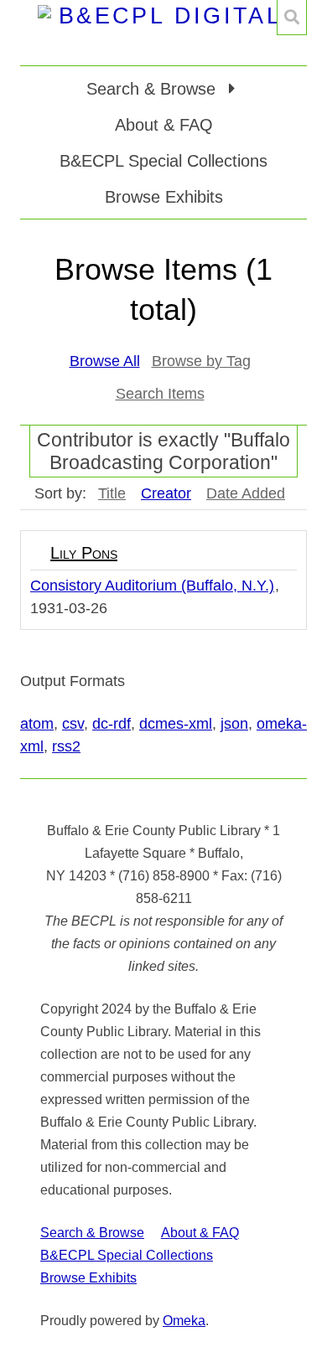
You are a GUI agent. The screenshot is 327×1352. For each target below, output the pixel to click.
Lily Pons (83, 553)
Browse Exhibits (164, 197)
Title (112, 493)
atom (37, 723)
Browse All (105, 361)
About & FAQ (164, 125)
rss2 (66, 746)
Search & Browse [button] (153, 89)
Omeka (184, 1320)
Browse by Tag (201, 361)
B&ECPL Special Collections (163, 161)
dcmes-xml (175, 723)
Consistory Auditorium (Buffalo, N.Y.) (152, 585)
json (234, 723)
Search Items (160, 393)
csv (73, 723)
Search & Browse (92, 1233)
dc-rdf (111, 723)
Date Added (245, 493)
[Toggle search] (292, 17)
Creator (166, 493)
